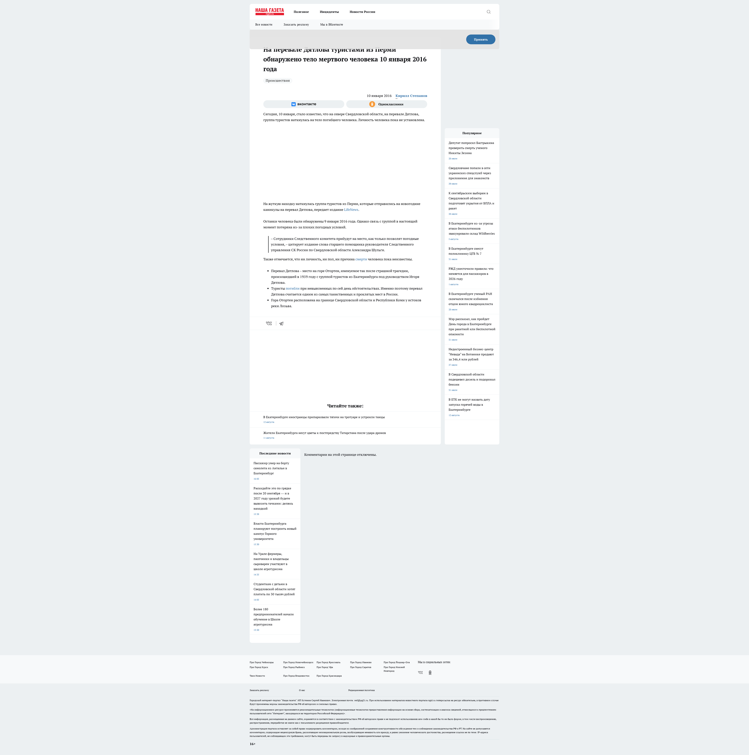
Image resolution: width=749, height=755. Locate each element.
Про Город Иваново (361, 662)
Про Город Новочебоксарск (298, 662)
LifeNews (351, 209)
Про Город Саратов (360, 667)
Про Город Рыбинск (294, 667)
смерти (361, 259)
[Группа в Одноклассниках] (386, 104)
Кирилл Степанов (411, 95)
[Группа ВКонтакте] (303, 104)
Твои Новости (257, 675)
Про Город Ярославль (328, 662)
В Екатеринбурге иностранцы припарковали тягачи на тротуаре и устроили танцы (324, 419)
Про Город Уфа (325, 667)
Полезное (301, 12)
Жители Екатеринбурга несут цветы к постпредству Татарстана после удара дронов (324, 435)
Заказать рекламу (296, 24)
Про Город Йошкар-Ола (397, 662)
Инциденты (329, 12)
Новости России (362, 12)
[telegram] (283, 323)
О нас (302, 690)
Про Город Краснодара (329, 675)
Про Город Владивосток (296, 675)
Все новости (263, 24)
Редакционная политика (361, 690)
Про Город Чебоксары (262, 662)
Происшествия (278, 80)
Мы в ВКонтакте (331, 24)
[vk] (269, 323)
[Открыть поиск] (489, 12)
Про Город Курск (259, 667)
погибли (293, 288)
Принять (481, 39)
